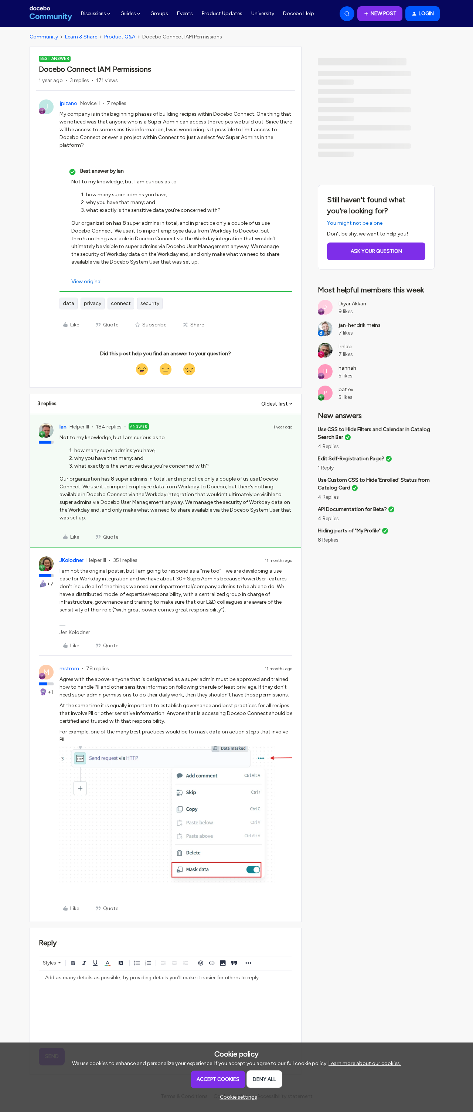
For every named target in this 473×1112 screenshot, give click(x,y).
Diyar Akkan (352, 304)
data (68, 303)
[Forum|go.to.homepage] (51, 13)
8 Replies (328, 540)
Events (185, 13)
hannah (347, 368)
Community (44, 37)
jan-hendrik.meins (359, 325)
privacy (92, 303)
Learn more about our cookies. (365, 1063)
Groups (159, 13)
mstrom (69, 668)
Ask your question (376, 251)
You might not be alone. (355, 223)
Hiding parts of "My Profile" (349, 531)
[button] (379, 13)
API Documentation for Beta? (352, 509)
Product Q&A (119, 37)
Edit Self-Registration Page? (351, 458)
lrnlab (345, 346)
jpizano (68, 103)
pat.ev (345, 389)
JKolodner (71, 560)
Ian (63, 427)
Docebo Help (298, 13)
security (149, 303)
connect (121, 303)
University (262, 13)
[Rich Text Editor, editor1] (165, 1007)
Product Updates (222, 13)
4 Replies (328, 446)
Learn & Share (81, 37)
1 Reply (326, 468)
